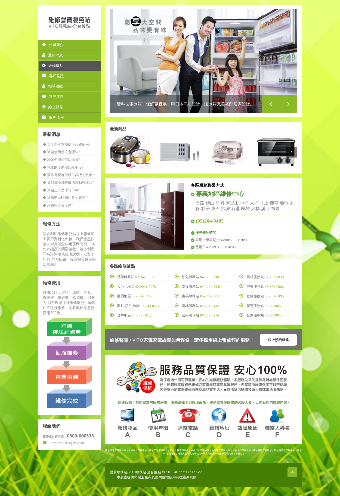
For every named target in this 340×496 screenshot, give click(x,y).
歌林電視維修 (182, 450)
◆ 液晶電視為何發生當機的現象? (68, 174)
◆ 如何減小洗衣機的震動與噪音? (68, 182)
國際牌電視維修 (118, 450)
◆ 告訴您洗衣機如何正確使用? (66, 144)
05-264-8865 (209, 296)
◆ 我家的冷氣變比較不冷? (63, 167)
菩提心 (238, 453)
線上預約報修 (278, 339)
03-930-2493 (274, 296)
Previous (271, 104)
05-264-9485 (209, 306)
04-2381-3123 (142, 315)
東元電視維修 (140, 450)
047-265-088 (209, 277)
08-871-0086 (274, 286)
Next (288, 104)
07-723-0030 (274, 277)
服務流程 (56, 117)
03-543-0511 (150, 306)
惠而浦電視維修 (287, 450)
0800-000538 (274, 306)
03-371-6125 (141, 296)
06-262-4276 (209, 315)
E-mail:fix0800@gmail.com (67, 443)
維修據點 (55, 65)
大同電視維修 (244, 450)
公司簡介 (56, 45)
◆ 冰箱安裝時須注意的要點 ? (65, 197)
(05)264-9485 (210, 221)
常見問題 (56, 96)
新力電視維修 (210, 453)
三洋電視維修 (161, 450)
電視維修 (228, 453)
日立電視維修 (202, 450)
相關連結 (55, 86)
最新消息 (55, 55)
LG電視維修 (169, 453)
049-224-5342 (210, 286)
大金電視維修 (189, 453)
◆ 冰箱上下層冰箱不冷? (61, 190)
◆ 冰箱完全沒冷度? (58, 205)
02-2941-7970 (145, 286)
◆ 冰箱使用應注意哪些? (61, 151)
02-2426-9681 (145, 277)
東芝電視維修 (223, 450)
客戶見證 (56, 76)
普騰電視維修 (265, 450)
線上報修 (55, 107)
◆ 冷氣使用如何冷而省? (61, 159)
